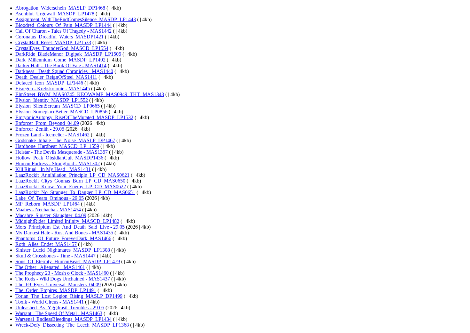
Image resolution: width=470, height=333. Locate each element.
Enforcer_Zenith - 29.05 (39, 129)
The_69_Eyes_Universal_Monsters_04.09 (58, 284)
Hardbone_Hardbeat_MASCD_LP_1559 (57, 146)
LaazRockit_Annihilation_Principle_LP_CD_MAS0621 (72, 175)
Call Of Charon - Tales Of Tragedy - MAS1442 (63, 31)
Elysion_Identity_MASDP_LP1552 (51, 100)
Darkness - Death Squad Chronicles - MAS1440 (64, 71)
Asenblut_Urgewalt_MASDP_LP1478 (54, 13)
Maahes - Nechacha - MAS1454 (48, 209)
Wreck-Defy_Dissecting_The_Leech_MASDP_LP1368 (72, 325)
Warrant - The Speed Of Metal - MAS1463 (58, 313)
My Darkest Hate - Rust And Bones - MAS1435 (64, 232)
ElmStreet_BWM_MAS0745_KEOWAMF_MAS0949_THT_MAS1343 (89, 94)
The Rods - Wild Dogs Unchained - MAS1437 (62, 278)
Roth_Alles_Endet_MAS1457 (46, 244)
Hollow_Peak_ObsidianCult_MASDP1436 (59, 157)
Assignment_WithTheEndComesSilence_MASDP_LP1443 (75, 19)
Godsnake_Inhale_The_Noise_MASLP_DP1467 (65, 140)
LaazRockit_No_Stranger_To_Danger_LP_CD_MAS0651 (75, 192)
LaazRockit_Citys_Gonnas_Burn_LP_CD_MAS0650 (70, 180)
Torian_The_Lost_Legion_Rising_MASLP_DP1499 (68, 296)
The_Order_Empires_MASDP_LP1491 (55, 290)
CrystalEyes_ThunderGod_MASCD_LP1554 (61, 48)
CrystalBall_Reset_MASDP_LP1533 (53, 42)
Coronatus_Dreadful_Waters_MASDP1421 (59, 36)
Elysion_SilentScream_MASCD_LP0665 (57, 106)
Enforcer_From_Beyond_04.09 (47, 123)
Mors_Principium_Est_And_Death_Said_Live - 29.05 (70, 227)
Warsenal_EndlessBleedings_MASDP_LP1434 (63, 319)
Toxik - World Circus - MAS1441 (49, 302)
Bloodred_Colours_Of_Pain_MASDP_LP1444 (63, 25)
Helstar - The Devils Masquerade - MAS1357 (61, 152)
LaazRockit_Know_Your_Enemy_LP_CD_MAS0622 (70, 186)
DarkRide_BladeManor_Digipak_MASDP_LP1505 (68, 54)
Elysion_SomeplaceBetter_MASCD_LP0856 (61, 111)
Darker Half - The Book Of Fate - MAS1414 (60, 65)
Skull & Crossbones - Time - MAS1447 (55, 255)
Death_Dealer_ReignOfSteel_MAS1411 (56, 77)
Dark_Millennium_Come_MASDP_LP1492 (60, 59)
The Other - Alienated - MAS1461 (50, 267)
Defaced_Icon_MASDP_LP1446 (49, 82)
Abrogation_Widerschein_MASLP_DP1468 (60, 8)
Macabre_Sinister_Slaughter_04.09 (50, 215)
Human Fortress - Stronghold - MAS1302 (57, 163)
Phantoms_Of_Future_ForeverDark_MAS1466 (63, 238)
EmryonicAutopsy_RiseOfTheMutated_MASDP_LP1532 (74, 117)
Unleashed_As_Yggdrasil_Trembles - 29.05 (59, 307)
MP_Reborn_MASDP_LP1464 (47, 204)
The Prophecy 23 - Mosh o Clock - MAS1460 (62, 273)
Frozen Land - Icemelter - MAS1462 (52, 134)
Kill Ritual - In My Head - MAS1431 (53, 169)
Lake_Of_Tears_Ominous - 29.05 (49, 198)
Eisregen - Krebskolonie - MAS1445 (52, 88)
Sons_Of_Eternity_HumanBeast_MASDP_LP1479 (67, 261)
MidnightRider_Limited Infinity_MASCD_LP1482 (67, 221)
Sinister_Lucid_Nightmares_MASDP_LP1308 (62, 250)
